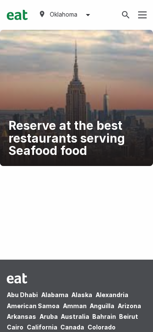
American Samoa (33, 305)
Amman (75, 305)
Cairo (15, 327)
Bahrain (104, 316)
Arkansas (21, 316)
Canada (72, 327)
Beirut (128, 316)
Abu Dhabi (22, 294)
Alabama (54, 294)
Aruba (49, 316)
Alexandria (112, 294)
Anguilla (102, 305)
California (42, 327)
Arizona (129, 305)
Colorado (102, 327)
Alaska (81, 294)
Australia (76, 316)
